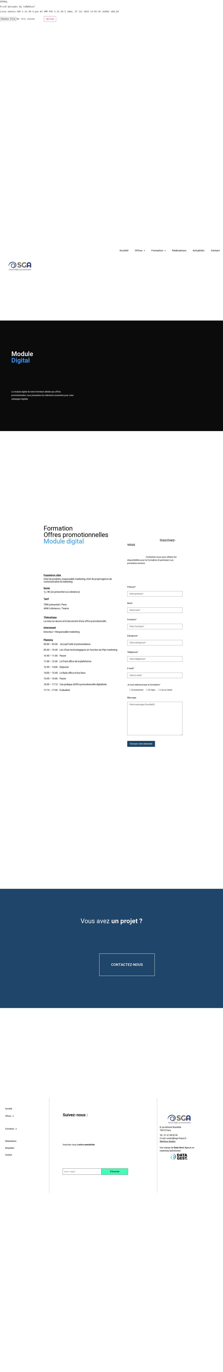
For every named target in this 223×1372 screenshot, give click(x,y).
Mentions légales (168, 1141)
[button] (127, 964)
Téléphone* (132, 652)
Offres (138, 250)
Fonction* (132, 620)
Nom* (130, 603)
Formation (157, 250)
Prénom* (131, 587)
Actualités (198, 250)
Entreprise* (132, 636)
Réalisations (179, 250)
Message (131, 698)
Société (124, 250)
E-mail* (130, 668)
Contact (215, 250)
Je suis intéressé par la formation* (143, 685)
